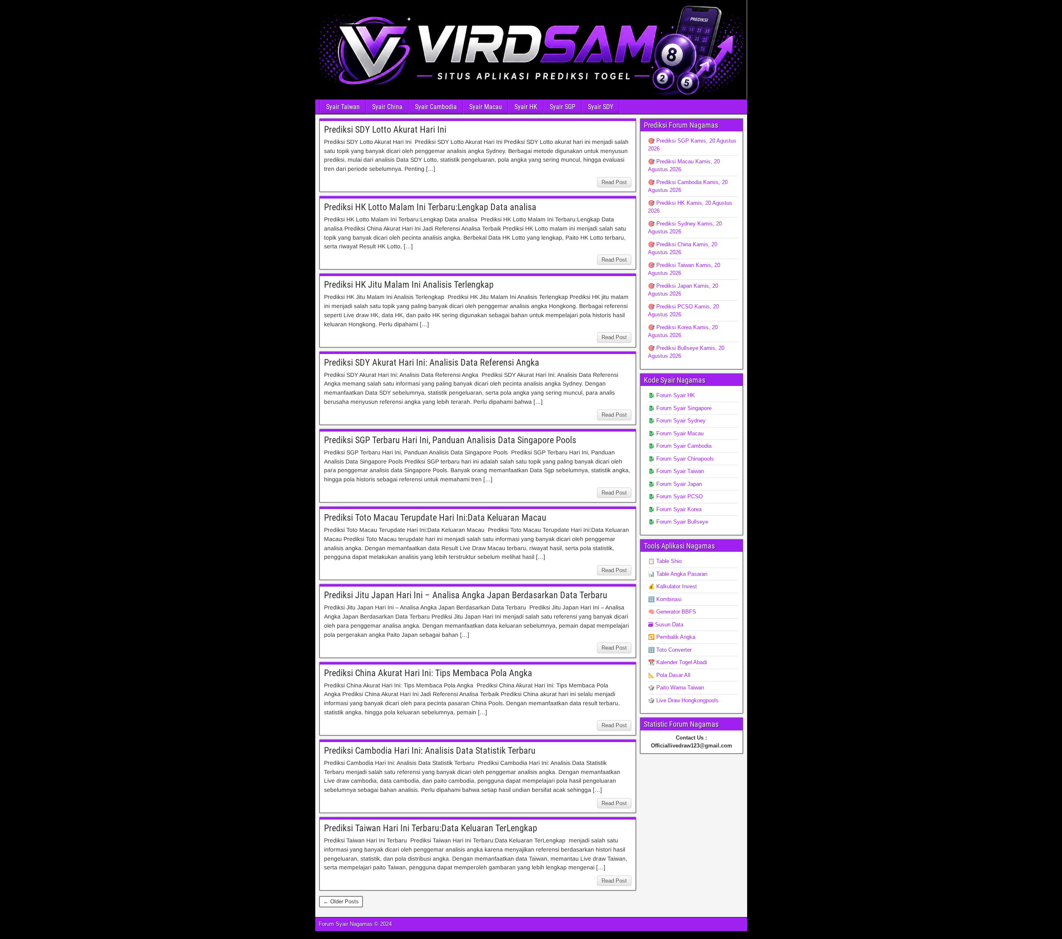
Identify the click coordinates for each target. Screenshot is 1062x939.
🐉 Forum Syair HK (671, 395)
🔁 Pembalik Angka (671, 637)
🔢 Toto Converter (670, 650)
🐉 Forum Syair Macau (676, 433)
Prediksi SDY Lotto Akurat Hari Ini (385, 129)
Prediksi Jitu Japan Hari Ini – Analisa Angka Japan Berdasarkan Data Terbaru (465, 595)
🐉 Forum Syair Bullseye (678, 522)
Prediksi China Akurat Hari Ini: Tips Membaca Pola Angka (428, 673)
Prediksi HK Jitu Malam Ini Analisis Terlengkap (409, 284)
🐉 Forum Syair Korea (675, 509)
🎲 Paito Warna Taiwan (676, 687)
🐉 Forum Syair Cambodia (679, 446)
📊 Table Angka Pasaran (677, 574)
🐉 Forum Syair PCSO (675, 496)
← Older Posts (341, 901)
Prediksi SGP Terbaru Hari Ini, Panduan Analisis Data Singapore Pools (450, 440)
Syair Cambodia (436, 107)
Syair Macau (485, 107)
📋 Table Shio (665, 561)
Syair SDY (600, 107)
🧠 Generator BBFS (672, 612)
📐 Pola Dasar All (669, 675)
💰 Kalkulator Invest (672, 586)
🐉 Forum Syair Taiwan (676, 471)
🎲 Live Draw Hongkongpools (683, 700)
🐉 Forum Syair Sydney (677, 420)
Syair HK (525, 107)
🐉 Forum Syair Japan (675, 484)
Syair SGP (562, 107)
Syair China (387, 107)
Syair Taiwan (343, 107)
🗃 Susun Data (665, 624)
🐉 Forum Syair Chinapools (681, 459)
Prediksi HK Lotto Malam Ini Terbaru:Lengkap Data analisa (430, 207)
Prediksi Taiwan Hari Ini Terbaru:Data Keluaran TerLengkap (430, 828)
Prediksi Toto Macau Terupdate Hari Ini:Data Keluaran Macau (435, 517)
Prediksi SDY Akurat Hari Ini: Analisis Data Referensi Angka (431, 362)
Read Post (614, 182)
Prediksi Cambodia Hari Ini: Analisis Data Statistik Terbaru (430, 750)
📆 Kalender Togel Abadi (677, 662)
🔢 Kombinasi (665, 599)
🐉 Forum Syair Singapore (679, 408)
